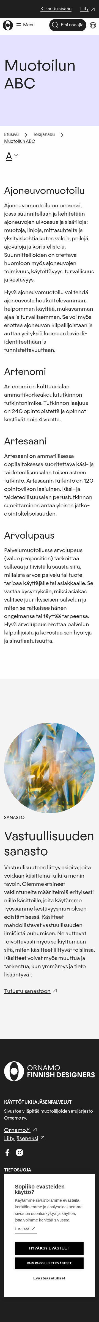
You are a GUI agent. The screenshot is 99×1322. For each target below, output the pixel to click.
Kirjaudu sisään (56, 9)
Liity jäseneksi (21, 1138)
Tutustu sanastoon (27, 991)
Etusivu (11, 134)
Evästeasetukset (49, 1278)
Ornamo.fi (17, 1130)
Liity (88, 9)
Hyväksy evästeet (49, 1248)
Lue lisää (22, 1229)
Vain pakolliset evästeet (49, 1263)
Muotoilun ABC (19, 141)
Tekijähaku (44, 134)
